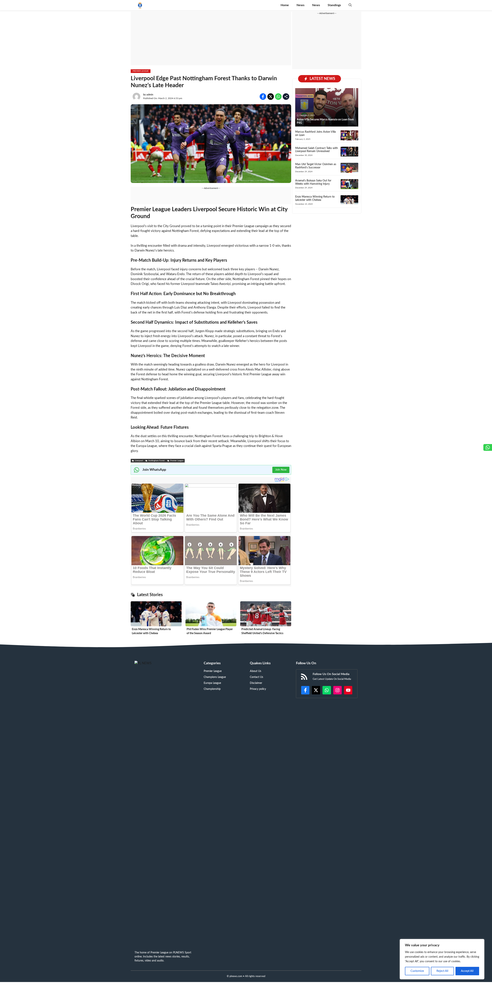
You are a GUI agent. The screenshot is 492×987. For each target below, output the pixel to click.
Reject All (442, 971)
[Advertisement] (211, 38)
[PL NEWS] (139, 5)
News (300, 5)
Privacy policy (258, 689)
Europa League (212, 683)
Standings (334, 5)
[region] (442, 959)
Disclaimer (256, 683)
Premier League (141, 71)
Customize (417, 971)
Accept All (467, 971)
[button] (350, 5)
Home (285, 5)
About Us (255, 671)
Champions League (215, 677)
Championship (212, 689)
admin (149, 94)
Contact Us (256, 677)
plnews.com (235, 976)
